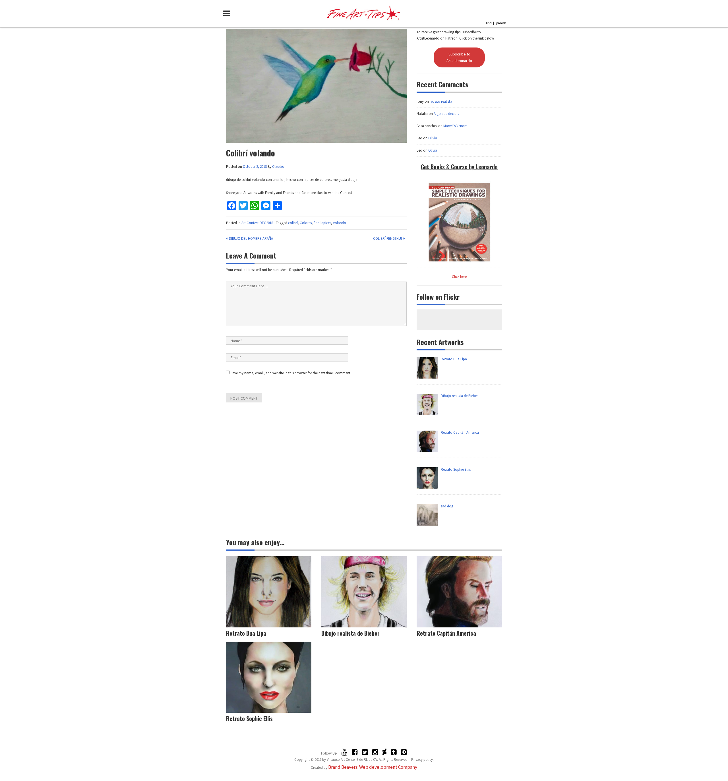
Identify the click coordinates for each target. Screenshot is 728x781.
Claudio (278, 166)
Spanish (500, 23)
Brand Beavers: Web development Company (372, 767)
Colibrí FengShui (388, 238)
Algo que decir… (446, 113)
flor (316, 222)
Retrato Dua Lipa (246, 633)
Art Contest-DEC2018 (257, 222)
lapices (325, 222)
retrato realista (441, 101)
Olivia (432, 138)
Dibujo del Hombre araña (250, 238)
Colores (306, 222)
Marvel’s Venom (455, 125)
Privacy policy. (422, 759)
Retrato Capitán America (446, 633)
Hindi (489, 23)
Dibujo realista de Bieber (350, 633)
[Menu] (228, 13)
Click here (459, 276)
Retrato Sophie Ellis (249, 718)
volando (339, 222)
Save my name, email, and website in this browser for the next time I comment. (291, 373)
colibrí (293, 222)
